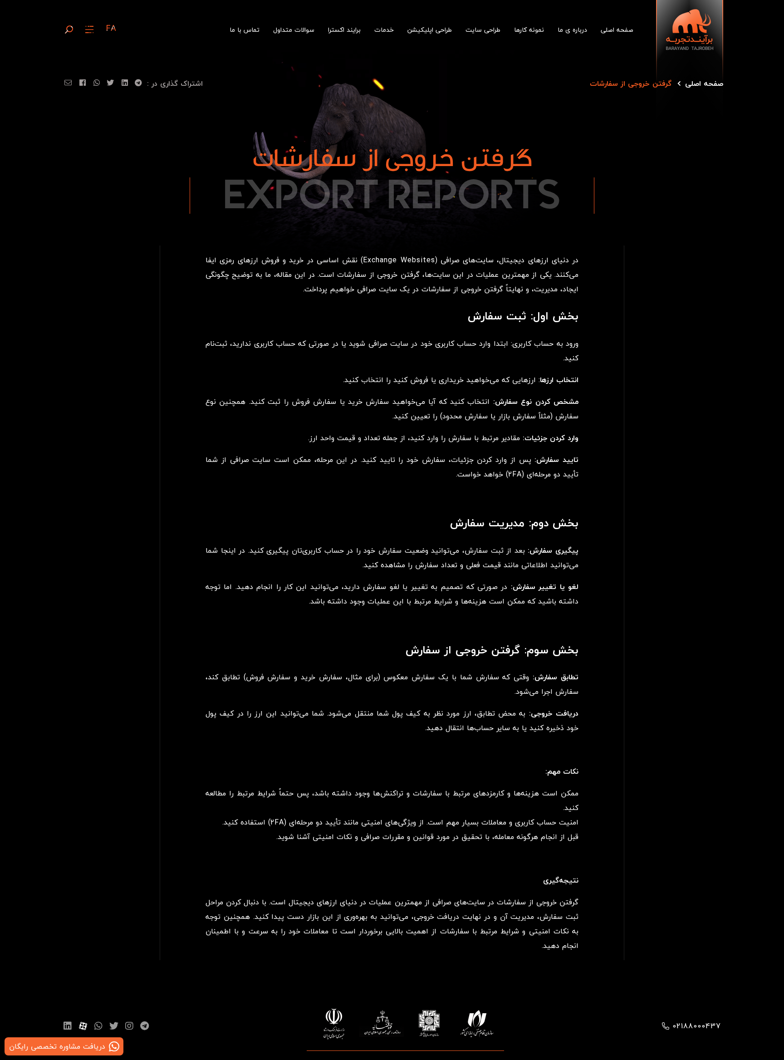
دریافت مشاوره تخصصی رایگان (57, 1046)
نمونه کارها (529, 29)
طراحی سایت (483, 29)
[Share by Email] (66, 84)
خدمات (384, 29)
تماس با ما (245, 29)
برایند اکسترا (344, 29)
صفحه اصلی (617, 29)
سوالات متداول (293, 29)
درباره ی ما (572, 29)
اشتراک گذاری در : (175, 83)
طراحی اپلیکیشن (429, 29)
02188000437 (696, 1026)
